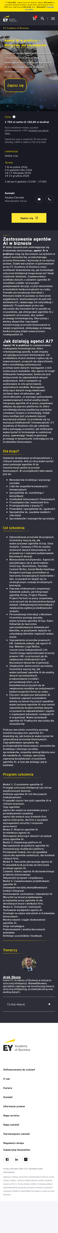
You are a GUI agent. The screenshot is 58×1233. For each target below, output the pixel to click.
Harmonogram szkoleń (16, 1133)
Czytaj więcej (16, 1004)
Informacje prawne (14, 1106)
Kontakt (8, 1097)
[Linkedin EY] (16, 1159)
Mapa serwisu (11, 1115)
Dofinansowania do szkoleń (19, 1069)
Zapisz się (15, 85)
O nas (6, 1078)
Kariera (7, 1088)
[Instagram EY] (26, 1159)
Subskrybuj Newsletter (16, 1149)
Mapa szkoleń (11, 1124)
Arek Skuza (12, 977)
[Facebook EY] (7, 1159)
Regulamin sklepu (13, 1143)
